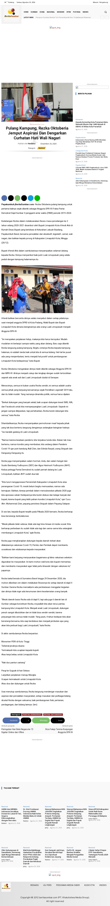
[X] (83, 2)
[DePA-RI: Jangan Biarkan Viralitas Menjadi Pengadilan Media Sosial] (77, 839)
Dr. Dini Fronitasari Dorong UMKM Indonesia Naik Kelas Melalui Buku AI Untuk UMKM (32, 813)
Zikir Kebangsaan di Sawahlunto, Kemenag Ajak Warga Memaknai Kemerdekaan (92, 182)
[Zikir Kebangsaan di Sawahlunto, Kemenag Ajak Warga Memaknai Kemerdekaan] (11, 839)
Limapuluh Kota (82, 150)
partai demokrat (32, 715)
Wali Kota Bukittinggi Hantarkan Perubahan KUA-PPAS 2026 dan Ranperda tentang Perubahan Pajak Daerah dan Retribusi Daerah (32, 857)
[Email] (24, 198)
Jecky (46, 828)
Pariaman (79, 119)
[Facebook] (72, 2)
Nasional (41, 148)
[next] (107, 17)
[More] (69, 720)
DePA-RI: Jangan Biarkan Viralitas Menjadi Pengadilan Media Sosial (75, 853)
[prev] (102, 17)
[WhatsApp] (17, 198)
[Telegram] (31, 198)
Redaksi (32, 143)
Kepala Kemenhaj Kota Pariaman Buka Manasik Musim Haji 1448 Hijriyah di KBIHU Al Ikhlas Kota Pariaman (92, 124)
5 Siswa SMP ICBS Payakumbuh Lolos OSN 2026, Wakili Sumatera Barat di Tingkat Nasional (92, 169)
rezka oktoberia (53, 715)
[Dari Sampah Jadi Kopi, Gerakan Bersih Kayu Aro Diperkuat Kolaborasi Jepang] (55, 839)
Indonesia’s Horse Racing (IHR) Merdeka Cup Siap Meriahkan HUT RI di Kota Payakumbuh (91, 142)
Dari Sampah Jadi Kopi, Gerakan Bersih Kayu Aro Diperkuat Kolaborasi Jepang (54, 853)
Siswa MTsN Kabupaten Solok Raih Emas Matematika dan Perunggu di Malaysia (98, 812)
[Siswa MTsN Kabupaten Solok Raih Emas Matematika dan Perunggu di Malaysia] (99, 798)
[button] (106, 12)
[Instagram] (76, 2)
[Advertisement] (55, 56)
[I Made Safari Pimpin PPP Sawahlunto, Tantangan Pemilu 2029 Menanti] (99, 839)
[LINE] (37, 198)
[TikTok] (80, 2)
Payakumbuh (81, 137)
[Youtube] (87, 2)
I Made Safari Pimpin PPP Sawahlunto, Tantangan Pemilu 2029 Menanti (98, 853)
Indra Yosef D (93, 819)
